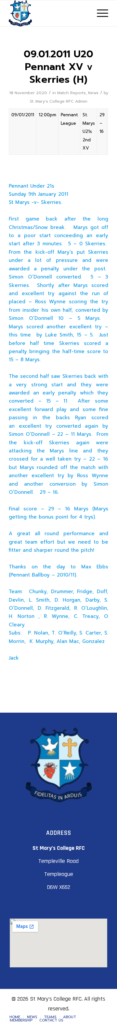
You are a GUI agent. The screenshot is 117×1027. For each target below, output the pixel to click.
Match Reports (71, 93)
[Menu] (99, 13)
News (93, 93)
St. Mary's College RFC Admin (58, 101)
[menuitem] (14, 1017)
